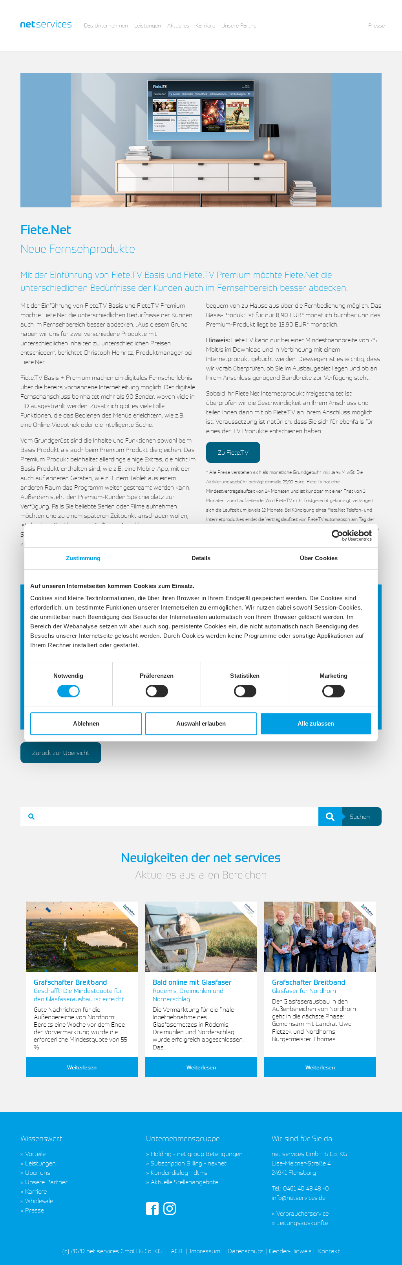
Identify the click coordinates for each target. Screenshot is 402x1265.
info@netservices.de (298, 1197)
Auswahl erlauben (201, 723)
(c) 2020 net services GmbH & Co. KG (112, 1251)
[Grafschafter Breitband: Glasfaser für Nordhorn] (320, 937)
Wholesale (39, 1201)
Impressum (205, 1251)
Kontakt (328, 1251)
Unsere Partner (46, 1182)
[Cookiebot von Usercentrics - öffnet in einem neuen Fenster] (337, 535)
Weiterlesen (82, 1067)
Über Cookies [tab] (319, 558)
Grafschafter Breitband (79, 990)
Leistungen (40, 1163)
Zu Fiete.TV (233, 452)
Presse (34, 1210)
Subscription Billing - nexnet (189, 1163)
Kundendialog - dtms (179, 1172)
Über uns (37, 1172)
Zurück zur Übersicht (61, 753)
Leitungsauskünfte (302, 1223)
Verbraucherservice (302, 1213)
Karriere (36, 1191)
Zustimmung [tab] (83, 558)
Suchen (360, 816)
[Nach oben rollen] (384, 1247)
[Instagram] (169, 1208)
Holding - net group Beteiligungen (197, 1154)
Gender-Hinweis (290, 1251)
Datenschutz (245, 1251)
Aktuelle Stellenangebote (184, 1182)
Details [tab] (201, 558)
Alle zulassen (316, 723)
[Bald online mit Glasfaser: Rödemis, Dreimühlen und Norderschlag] (201, 937)
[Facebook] (152, 1208)
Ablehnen (86, 723)
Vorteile (35, 1154)
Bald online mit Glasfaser (192, 990)
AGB (177, 1251)
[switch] (157, 691)
